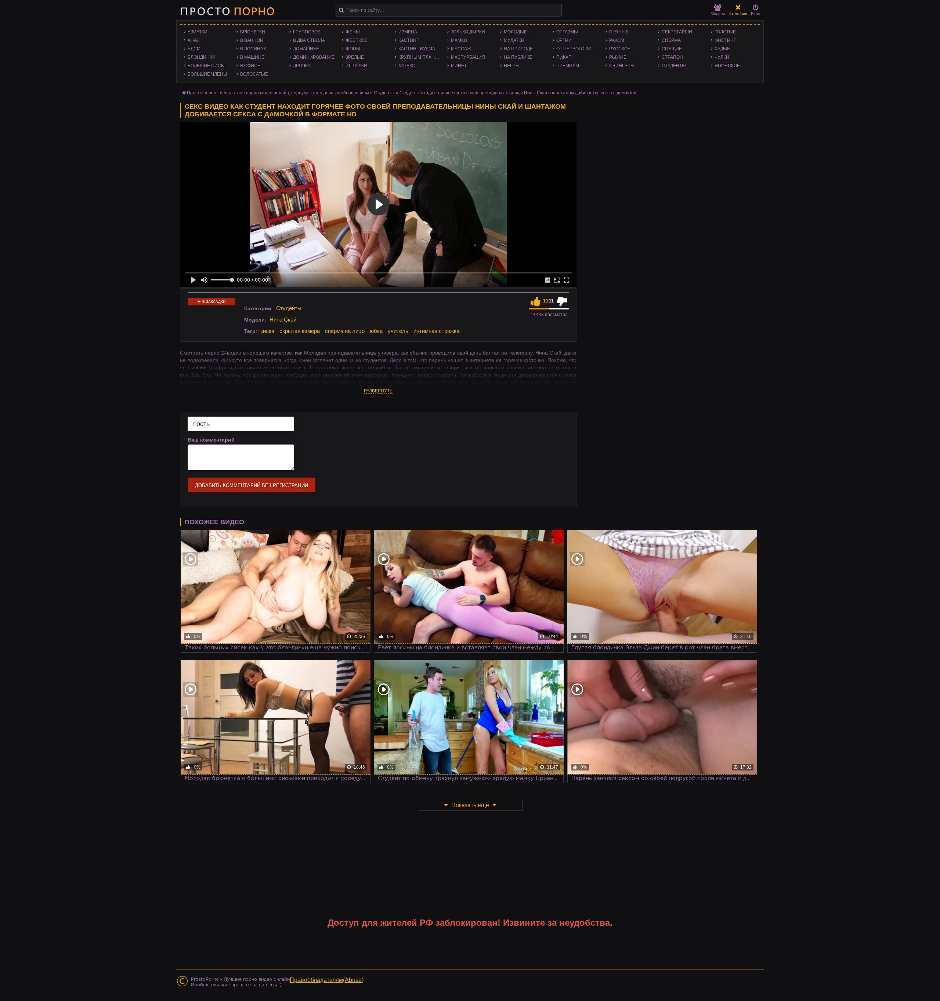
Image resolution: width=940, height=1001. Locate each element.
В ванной (251, 40)
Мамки (459, 40)
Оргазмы (567, 32)
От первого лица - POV (578, 48)
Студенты (674, 65)
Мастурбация (468, 57)
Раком (616, 40)
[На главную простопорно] (227, 11)
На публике (518, 57)
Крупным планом (420, 57)
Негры (512, 65)
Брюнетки (252, 32)
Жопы (353, 48)
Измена (407, 32)
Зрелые (355, 57)
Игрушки (356, 65)
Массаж (461, 48)
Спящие (672, 48)
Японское (727, 65)
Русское (619, 48)
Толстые (725, 32)
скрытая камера (299, 331)
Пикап (564, 57)
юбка (376, 331)
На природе (518, 48)
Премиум (567, 65)
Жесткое (356, 40)
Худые (722, 48)
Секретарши (677, 32)
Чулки (722, 57)
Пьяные (619, 32)
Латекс (406, 65)
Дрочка (302, 65)
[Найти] (341, 10)
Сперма (671, 40)
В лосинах (253, 48)
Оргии (564, 40)
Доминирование (314, 57)
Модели (718, 13)
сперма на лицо (345, 331)
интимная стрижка (436, 331)
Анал (194, 40)
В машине (252, 57)
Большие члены (207, 74)
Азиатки (197, 32)
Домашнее (306, 48)
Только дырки (468, 32)
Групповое (307, 32)
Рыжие (617, 57)
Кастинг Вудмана (419, 48)
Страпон (672, 57)
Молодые (515, 32)
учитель (398, 331)
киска (267, 331)
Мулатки (514, 40)
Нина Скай (283, 319)
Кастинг (408, 40)
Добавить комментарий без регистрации (251, 485)
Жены (353, 32)
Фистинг (725, 40)
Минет (459, 65)
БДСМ (194, 48)
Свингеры (621, 65)
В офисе (250, 65)
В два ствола (309, 40)
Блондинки (202, 57)
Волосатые (254, 74)
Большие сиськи (209, 65)
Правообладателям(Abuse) (327, 980)
